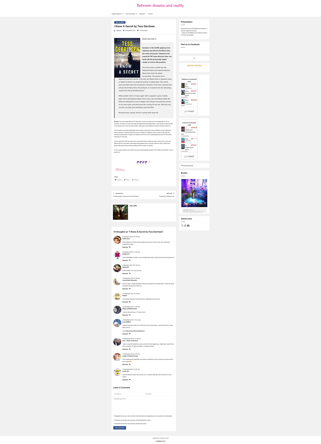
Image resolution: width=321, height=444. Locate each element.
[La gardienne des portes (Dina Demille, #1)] (183, 148)
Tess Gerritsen (120, 22)
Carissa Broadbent (185, 135)
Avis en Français (130, 14)
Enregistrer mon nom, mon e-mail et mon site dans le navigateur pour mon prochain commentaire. (143, 416)
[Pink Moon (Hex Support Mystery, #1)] (183, 87)
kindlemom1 (126, 254)
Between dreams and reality (160, 5)
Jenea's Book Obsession (129, 280)
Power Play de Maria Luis (166, 196)
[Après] (183, 143)
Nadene (124, 295)
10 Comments (143, 30)
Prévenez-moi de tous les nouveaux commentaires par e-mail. (133, 420)
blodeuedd (125, 267)
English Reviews (116, 14)
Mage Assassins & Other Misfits (190, 93)
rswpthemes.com (160, 441)
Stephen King (188, 140)
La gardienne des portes (189, 147)
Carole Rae (125, 371)
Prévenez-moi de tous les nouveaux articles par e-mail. (131, 423)
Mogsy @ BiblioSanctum (129, 309)
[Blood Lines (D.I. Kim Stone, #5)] (183, 103)
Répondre (125, 247)
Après (186, 139)
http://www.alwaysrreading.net (135, 331)
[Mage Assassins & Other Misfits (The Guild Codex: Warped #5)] (183, 94)
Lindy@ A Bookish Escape (130, 356)
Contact (150, 14)
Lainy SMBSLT (126, 322)
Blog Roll (142, 14)
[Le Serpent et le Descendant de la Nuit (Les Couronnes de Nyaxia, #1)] (183, 131)
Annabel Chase (189, 88)
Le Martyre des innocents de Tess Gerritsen (126, 196)
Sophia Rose (126, 238)
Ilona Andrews (185, 151)
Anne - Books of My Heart (130, 340)
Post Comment (119, 428)
